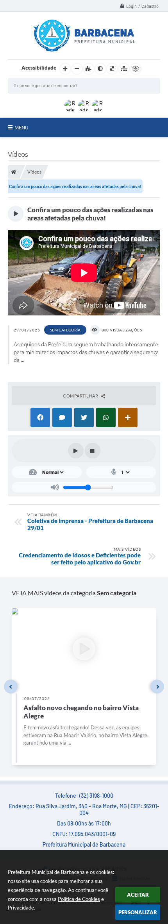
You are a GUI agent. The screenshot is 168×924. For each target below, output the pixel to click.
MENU (21, 127)
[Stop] (92, 450)
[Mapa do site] (124, 69)
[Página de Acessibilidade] (135, 69)
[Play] (76, 450)
